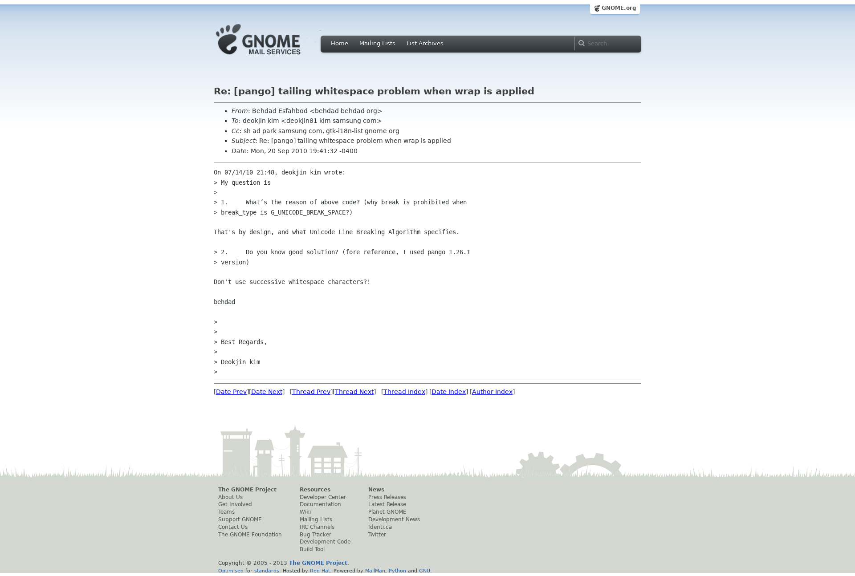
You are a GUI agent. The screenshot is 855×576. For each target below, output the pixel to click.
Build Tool (312, 549)
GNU (424, 570)
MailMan (375, 570)
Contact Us (233, 527)
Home (339, 43)
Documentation (320, 504)
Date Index (449, 391)
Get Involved (235, 504)
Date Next (266, 391)
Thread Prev (311, 391)
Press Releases (387, 497)
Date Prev (231, 391)
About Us (230, 497)
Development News (394, 519)
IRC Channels (317, 527)
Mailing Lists (377, 43)
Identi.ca (380, 527)
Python (397, 570)
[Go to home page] (271, 57)
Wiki (305, 512)
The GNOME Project (247, 490)
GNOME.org (619, 8)
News (376, 490)
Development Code (325, 542)
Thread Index (404, 391)
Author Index (492, 391)
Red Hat (320, 570)
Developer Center (323, 497)
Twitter (377, 534)
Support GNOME (240, 519)
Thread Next (354, 391)
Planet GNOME (387, 512)
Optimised (231, 570)
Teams (226, 512)
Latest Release (387, 504)
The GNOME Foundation (250, 534)
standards (266, 570)
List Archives (425, 43)
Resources (315, 490)
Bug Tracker (315, 534)
